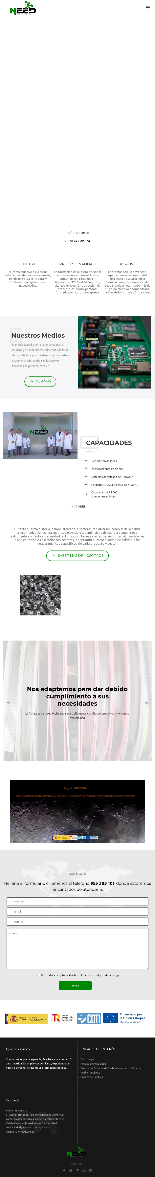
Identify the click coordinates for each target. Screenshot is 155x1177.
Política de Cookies (92, 1076)
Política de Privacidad (84, 975)
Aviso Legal (87, 1059)
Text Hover (77, 811)
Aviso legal (112, 975)
